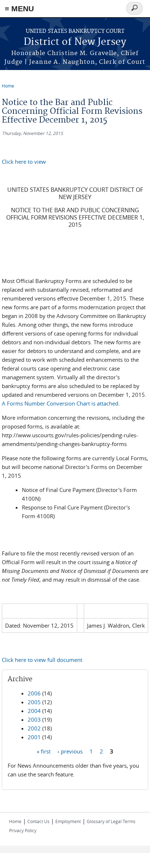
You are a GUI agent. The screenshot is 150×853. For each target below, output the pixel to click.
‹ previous (70, 751)
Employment (68, 821)
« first (44, 751)
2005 (34, 702)
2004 (34, 710)
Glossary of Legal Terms (111, 821)
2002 (34, 728)
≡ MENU (19, 8)
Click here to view (24, 161)
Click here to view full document (42, 659)
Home (8, 86)
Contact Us (38, 821)
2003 (34, 719)
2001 (34, 737)
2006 (34, 693)
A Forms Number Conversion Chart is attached (60, 403)
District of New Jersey (75, 42)
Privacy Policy (22, 830)
